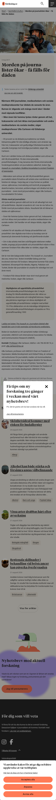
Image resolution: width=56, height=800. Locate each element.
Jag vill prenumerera (15, 414)
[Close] (46, 386)
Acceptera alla (28, 779)
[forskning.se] (8, 4)
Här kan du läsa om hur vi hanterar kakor (20, 773)
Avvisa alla (28, 794)
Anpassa (28, 787)
